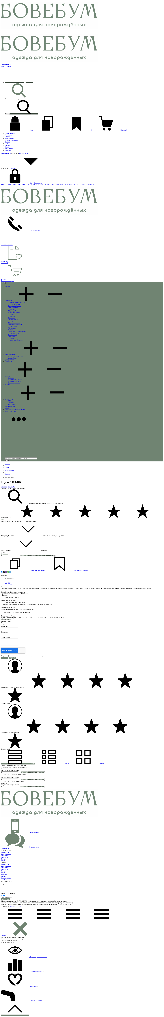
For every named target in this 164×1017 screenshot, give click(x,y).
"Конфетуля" (12, 335)
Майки (10, 401)
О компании (11, 184)
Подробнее (4, 554)
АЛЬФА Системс (15, 906)
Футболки (11, 404)
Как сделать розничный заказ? (58, 184)
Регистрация (38, 183)
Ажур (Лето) (12, 358)
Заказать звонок (6, 66)
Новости (3, 184)
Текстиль (8, 376)
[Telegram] (10, 572)
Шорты (7, 408)
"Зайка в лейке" (13, 319)
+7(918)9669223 (6, 64)
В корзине (40, 555)
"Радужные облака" (14, 304)
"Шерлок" (11, 314)
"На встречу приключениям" (17, 331)
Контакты (26, 184)
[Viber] (6, 572)
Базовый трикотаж (11, 354)
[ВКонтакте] (1, 572)
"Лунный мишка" (14, 323)
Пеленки (11, 378)
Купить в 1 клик (49, 555)
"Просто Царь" (13, 326)
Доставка (76, 184)
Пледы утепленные (14, 381)
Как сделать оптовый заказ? (39, 184)
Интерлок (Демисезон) (15, 356)
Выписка (7, 286)
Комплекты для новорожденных (15, 409)
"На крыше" (12, 338)
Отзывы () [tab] (8, 583)
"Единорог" (12, 311)
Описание (4, 487)
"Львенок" (11, 318)
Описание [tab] (8, 582)
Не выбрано (12, 168)
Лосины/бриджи (10, 406)
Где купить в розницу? (87, 184)
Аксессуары (8, 361)
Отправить (12, 658)
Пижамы (7, 384)
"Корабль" (11, 309)
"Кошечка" (11, 336)
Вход (31, 130)
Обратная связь (34, 847)
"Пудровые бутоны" (14, 306)
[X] (4, 572)
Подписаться (5, 899)
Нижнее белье (9, 399)
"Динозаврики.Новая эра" (16, 302)
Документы (19, 184)
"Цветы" (11, 321)
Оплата (70, 184)
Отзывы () (11, 487)
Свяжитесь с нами (7, 245)
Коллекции (8, 301)
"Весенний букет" (14, 312)
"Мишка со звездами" (15, 324)
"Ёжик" (10, 330)
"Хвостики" (12, 316)
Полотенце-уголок (14, 383)
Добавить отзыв (6, 619)
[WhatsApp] (8, 572)
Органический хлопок (15, 340)
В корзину (24, 555)
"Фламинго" (12, 328)
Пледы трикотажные (15, 379)
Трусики (11, 402)
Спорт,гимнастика (11, 411)
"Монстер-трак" (13, 307)
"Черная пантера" (14, 333)
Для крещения (9, 360)
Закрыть (3, 935)
